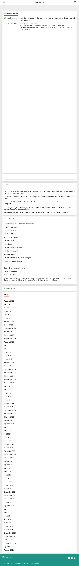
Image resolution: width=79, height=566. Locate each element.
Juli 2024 (7, 386)
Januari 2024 (8, 407)
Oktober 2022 (9, 458)
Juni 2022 (7, 472)
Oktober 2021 (9, 499)
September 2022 (10, 461)
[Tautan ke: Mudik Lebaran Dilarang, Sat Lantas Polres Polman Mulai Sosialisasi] (11, 94)
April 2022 (7, 478)
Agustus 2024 (9, 383)
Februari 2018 (9, 550)
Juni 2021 (7, 512)
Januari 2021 (8, 530)
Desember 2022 (10, 451)
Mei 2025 (7, 352)
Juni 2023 (7, 431)
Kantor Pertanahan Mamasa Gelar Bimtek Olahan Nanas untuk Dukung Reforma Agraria (36, 212)
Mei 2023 (7, 434)
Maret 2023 (8, 441)
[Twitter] (72, 558)
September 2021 (10, 502)
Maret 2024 (8, 400)
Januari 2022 (8, 489)
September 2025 (10, 338)
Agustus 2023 (9, 424)
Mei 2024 (7, 393)
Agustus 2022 (9, 465)
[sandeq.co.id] (40, 2)
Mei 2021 (7, 516)
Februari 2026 (9, 321)
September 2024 (10, 379)
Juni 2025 (7, 349)
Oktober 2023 (9, 417)
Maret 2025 (8, 359)
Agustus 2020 (9, 547)
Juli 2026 (7, 304)
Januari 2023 (8, 448)
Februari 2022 (9, 485)
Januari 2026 (8, 325)
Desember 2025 (10, 328)
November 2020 (10, 536)
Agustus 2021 (9, 506)
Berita (21, 23)
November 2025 (10, 332)
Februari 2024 (9, 403)
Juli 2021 (7, 509)
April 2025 (7, 356)
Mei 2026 (7, 311)
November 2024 (10, 373)
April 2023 (7, 437)
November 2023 (10, 414)
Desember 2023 (10, 410)
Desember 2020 (10, 533)
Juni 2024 (7, 390)
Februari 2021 (9, 526)
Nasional (26, 23)
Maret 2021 (8, 523)
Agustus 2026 (9, 301)
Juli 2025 (7, 345)
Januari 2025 (8, 366)
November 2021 (10, 495)
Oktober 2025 (9, 335)
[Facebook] (68, 558)
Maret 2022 (8, 482)
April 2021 (7, 519)
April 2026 (7, 315)
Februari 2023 (9, 444)
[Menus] (4, 2)
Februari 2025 (9, 362)
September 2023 (10, 420)
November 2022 (10, 454)
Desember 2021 (9, 492)
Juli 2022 (7, 468)
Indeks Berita (34, 563)
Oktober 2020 (9, 540)
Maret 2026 (8, 318)
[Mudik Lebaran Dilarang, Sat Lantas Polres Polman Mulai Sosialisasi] (31, 29)
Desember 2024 (10, 369)
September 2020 (10, 543)
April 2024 (7, 397)
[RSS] (75, 558)
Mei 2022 (7, 475)
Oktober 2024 (9, 376)
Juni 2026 (7, 308)
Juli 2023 (7, 427)
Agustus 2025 (9, 342)
